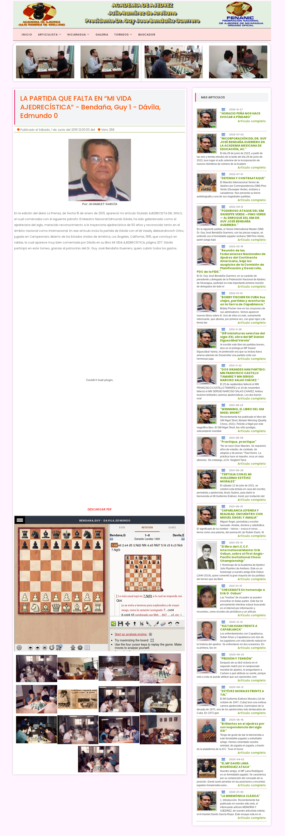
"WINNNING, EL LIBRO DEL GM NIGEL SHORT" (242, 411)
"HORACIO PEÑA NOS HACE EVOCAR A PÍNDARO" (240, 115)
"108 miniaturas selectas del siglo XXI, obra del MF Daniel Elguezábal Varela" (242, 337)
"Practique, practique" (238, 442)
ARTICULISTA (48, 35)
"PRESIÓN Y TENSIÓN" (236, 658)
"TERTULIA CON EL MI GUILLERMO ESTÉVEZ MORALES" (235, 477)
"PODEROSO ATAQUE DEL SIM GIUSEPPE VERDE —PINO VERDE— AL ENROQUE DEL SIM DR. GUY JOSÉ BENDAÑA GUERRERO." (243, 218)
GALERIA (102, 35)
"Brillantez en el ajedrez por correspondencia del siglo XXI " (242, 727)
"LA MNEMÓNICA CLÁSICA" (240, 796)
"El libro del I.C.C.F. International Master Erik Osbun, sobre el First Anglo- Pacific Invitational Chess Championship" (242, 553)
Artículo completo (252, 121)
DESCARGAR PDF (100, 509)
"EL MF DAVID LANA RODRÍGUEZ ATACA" (235, 765)
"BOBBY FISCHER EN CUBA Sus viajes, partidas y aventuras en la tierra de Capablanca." (242, 300)
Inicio (27, 35)
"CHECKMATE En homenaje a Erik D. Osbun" (242, 591)
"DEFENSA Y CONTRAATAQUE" (242, 178)
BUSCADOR (146, 35)
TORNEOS (121, 35)
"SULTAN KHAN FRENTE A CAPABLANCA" (238, 628)
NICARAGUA (76, 35)
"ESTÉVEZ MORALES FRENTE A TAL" (242, 693)
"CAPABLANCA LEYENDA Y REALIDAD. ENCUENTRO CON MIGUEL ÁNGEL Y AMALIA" (241, 514)
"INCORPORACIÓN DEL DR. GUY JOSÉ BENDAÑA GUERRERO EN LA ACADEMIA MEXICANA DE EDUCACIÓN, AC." (243, 143)
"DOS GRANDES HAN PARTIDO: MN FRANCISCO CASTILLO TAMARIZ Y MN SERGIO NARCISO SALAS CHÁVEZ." (243, 374)
